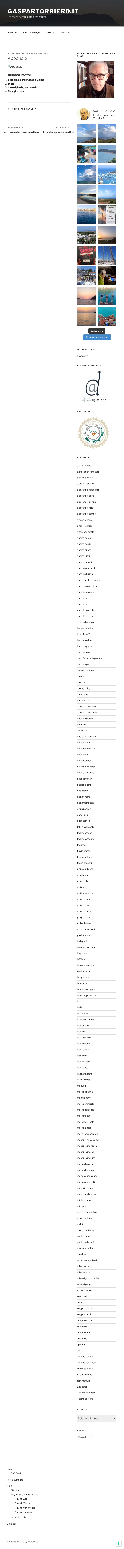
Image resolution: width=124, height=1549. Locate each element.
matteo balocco (85, 1164)
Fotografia (29, 109)
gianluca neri (83, 875)
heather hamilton (86, 947)
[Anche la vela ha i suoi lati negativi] (86, 275)
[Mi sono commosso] (107, 214)
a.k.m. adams (84, 465)
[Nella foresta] (107, 255)
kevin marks (83, 971)
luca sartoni (83, 1049)
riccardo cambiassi (87, 1260)
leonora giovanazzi (86, 995)
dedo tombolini (84, 778)
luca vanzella (84, 1061)
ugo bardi (82, 1386)
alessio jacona (84, 519)
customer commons (87, 736)
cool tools (82, 730)
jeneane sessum (85, 965)
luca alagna (83, 1025)
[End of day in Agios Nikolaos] (86, 296)
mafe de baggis (85, 1091)
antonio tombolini (86, 610)
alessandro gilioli (85, 507)
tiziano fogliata (84, 1374)
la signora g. (83, 977)
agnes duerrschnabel (88, 471)
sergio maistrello (85, 1308)
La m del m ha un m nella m (24, 87)
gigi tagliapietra (85, 893)
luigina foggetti (84, 1073)
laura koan (82, 983)
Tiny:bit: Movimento (25, 1507)
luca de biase (84, 1037)
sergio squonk (84, 1314)
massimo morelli (85, 1152)
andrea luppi (83, 555)
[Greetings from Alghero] (86, 214)
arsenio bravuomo (86, 622)
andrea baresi (84, 537)
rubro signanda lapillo (88, 1278)
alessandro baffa (85, 495)
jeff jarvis (82, 959)
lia (78, 1001)
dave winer (82, 754)
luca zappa (82, 1067)
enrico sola (82, 814)
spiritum (81, 1344)
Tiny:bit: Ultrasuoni (24, 1512)
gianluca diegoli (85, 868)
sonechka (82, 1338)
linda (79, 1007)
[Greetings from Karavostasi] (86, 316)
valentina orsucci (86, 1392)
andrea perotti (84, 562)
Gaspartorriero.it (43, 11)
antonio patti (83, 598)
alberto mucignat (86, 483)
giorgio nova (83, 917)
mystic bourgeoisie (87, 1212)
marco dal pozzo (85, 1109)
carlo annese (83, 652)
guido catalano (84, 935)
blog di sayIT (83, 634)
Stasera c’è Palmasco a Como (26, 79)
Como (16, 109)
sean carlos (83, 1296)
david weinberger (86, 766)
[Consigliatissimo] (86, 255)
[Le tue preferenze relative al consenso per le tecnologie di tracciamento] (118, 1543)
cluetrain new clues (87, 712)
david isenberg (84, 760)
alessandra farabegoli (88, 489)
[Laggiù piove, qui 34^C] (86, 174)
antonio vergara (85, 616)
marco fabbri (83, 1115)
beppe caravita (85, 628)
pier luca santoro (85, 1248)
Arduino (15, 1489)
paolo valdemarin (86, 1242)
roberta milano (84, 1266)
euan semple (83, 820)
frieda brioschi (84, 863)
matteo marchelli (86, 1182)
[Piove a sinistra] (107, 133)
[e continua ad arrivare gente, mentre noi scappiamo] (86, 154)
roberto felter (84, 1272)
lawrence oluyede (86, 989)
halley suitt (82, 941)
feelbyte (81, 844)
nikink (80, 1224)
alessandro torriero (87, 513)
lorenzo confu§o (85, 1019)
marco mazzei (84, 1127)
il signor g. (82, 953)
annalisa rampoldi (86, 568)
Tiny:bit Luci (21, 1498)
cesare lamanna (85, 670)
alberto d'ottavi (85, 477)
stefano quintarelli (86, 1362)
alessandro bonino (86, 501)
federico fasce (84, 832)
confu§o (81, 724)
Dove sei (64, 32)
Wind (11, 83)
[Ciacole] (107, 316)
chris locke (82, 694)
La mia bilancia (18, 1517)
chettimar (82, 676)
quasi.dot (82, 1254)
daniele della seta (86, 748)
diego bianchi (84, 784)
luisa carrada (83, 1079)
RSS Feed (16, 1473)
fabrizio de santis (85, 826)
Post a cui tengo (31, 32)
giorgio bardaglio (85, 899)
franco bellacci (84, 857)
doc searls (82, 790)
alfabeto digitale (85, 525)
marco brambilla (85, 1103)
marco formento (85, 1121)
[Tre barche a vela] (107, 174)
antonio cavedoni (86, 592)
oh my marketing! (86, 1230)
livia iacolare (83, 1013)
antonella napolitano (87, 586)
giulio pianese (84, 923)
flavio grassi (83, 850)
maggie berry (84, 1097)
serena (80, 1302)
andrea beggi (84, 543)
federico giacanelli (86, 839)
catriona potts (84, 664)
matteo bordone (85, 1170)
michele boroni (84, 1200)
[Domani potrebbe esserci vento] (107, 275)
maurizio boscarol (86, 1188)
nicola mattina (84, 1218)
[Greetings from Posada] (86, 194)
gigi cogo (81, 887)
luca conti (82, 1031)
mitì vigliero (83, 1206)
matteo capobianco (87, 1176)
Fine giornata (16, 91)
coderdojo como (85, 718)
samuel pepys (84, 1284)
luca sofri (82, 1055)
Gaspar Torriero (37, 53)
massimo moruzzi (86, 1157)
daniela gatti (83, 742)
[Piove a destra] (86, 133)
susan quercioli (85, 1368)
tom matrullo (83, 1380)
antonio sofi (83, 604)
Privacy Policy (84, 1437)
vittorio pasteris (85, 1398)
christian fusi (83, 700)
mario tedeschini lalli (87, 1133)
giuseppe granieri (86, 929)
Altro (48, 32)
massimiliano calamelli (88, 1139)
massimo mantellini (87, 1145)
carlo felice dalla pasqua (89, 658)
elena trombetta (85, 802)
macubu (81, 1085)
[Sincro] (107, 296)
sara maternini (84, 1290)
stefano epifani (85, 1356)
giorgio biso (83, 905)
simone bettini (84, 1320)
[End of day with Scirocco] (107, 194)
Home (11, 32)
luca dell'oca (83, 1043)
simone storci (84, 1332)
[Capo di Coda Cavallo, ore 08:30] (107, 154)
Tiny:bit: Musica (23, 1503)
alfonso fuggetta (85, 532)
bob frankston (84, 640)
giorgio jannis (84, 911)
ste (78, 1350)
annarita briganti (85, 574)
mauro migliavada (86, 1194)
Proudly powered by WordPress (23, 1541)
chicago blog (83, 688)
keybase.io (82, 356)
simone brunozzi (85, 1326)
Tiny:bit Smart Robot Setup (24, 1494)
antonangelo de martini (89, 580)
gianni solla (82, 881)
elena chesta (83, 796)
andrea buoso (84, 550)
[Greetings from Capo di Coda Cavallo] (107, 235)
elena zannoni (84, 808)
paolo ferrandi (84, 1236)
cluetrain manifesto (87, 706)
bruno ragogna (84, 646)
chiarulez (82, 682)
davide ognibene (85, 772)
